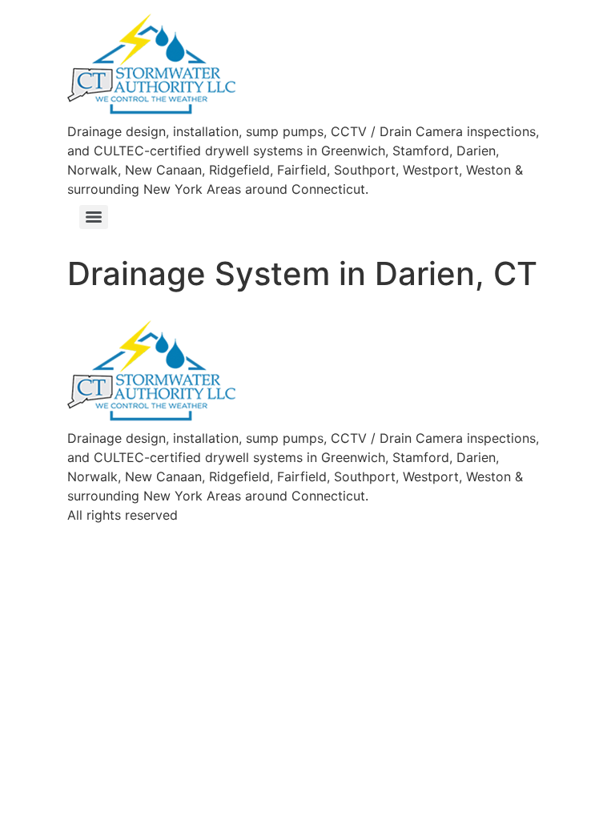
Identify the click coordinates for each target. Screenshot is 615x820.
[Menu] (93, 217)
